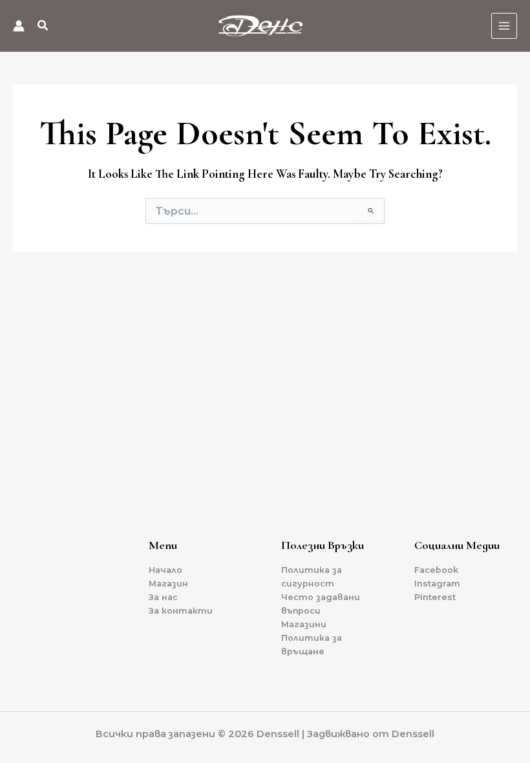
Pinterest (435, 597)
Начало (165, 570)
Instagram (437, 583)
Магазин (168, 583)
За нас (163, 597)
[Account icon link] (19, 26)
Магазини (303, 624)
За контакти (181, 611)
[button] (43, 27)
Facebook (436, 570)
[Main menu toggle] (504, 26)
